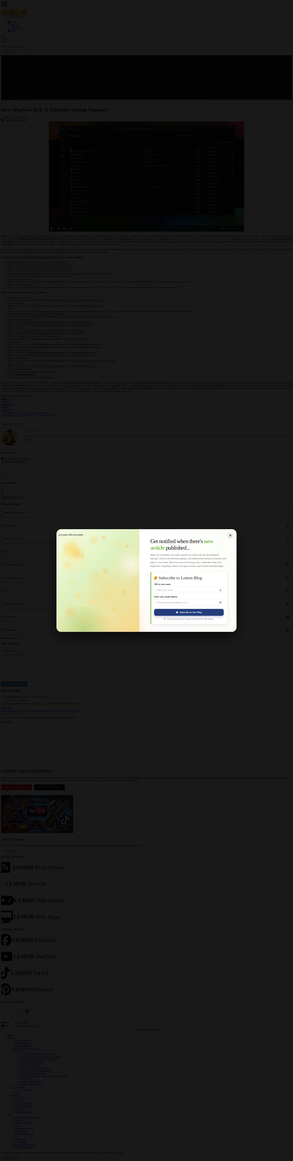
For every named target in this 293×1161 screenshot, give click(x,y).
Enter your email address (165, 597)
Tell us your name (162, 584)
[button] (189, 612)
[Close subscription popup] (230, 535)
